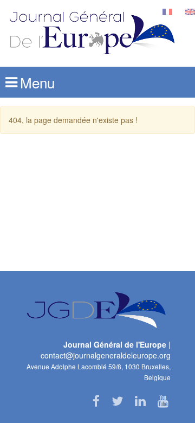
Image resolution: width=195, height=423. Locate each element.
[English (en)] (190, 10)
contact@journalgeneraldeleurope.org (106, 355)
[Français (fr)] (167, 10)
